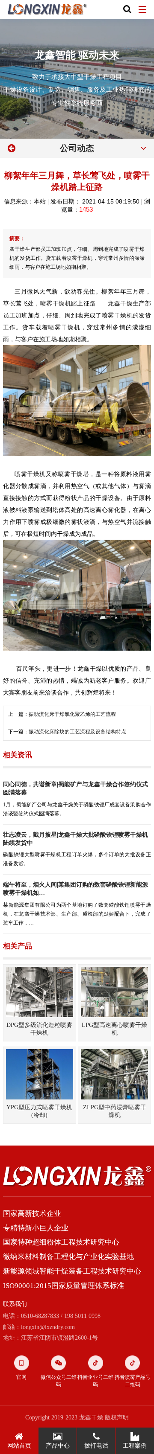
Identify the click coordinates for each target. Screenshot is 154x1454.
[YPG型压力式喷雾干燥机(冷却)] (39, 1074)
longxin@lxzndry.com (48, 1327)
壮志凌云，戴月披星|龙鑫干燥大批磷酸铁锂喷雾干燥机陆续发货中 (75, 838)
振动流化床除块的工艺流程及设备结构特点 (77, 732)
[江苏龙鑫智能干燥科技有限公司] (47, 10)
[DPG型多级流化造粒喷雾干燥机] (39, 992)
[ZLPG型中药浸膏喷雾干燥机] (114, 1074)
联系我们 (15, 1303)
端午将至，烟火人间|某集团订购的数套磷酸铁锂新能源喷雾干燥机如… (75, 888)
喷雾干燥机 (55, 303)
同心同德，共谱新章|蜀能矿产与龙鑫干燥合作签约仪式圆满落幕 (75, 788)
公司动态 (77, 148)
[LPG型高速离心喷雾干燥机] (114, 992)
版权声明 (117, 1417)
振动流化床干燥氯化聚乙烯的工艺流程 (72, 714)
